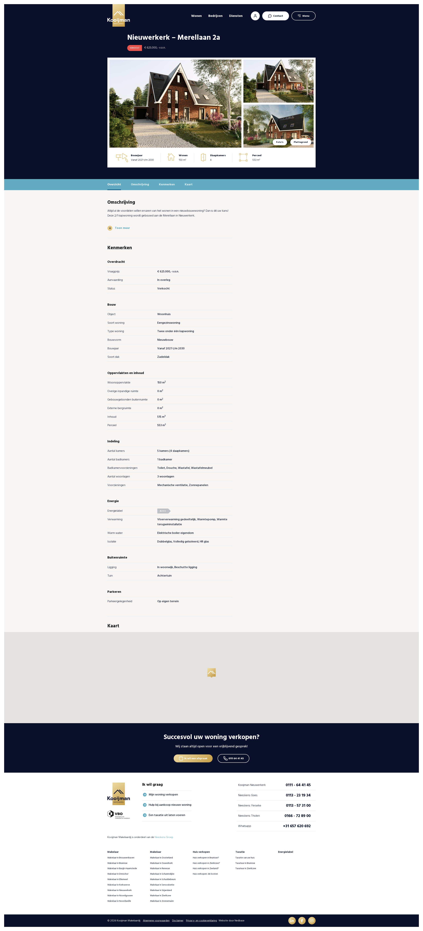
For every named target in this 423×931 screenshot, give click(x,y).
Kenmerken (167, 184)
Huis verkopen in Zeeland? (206, 868)
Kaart (188, 184)
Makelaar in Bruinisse (117, 863)
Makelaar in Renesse (160, 868)
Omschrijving (140, 184)
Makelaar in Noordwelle (119, 901)
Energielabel (285, 852)
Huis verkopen (201, 852)
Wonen (196, 16)
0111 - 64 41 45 (298, 785)
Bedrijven (215, 16)
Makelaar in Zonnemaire (162, 901)
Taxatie (240, 852)
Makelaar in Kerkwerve (118, 885)
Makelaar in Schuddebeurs (163, 879)
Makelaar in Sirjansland (161, 890)
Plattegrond (301, 142)
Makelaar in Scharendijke (162, 874)
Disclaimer (177, 920)
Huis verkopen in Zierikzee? (206, 863)
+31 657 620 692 (297, 826)
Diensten (236, 16)
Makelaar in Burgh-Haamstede (122, 868)
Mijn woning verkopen (163, 794)
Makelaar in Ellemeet (117, 879)
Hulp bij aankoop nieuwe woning (170, 804)
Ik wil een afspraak (195, 758)
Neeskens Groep (164, 837)
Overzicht (114, 184)
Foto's (279, 142)
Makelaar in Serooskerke (162, 885)
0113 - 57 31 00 (298, 805)
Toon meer (122, 228)
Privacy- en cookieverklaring (201, 920)
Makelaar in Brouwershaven (120, 858)
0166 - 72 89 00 (298, 816)
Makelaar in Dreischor (117, 874)
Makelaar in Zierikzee (160, 895)
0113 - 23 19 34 (298, 795)
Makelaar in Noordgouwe (120, 895)
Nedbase (239, 920)
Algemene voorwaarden (156, 920)
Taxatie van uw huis (244, 858)
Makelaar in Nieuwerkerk (119, 890)
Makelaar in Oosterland (161, 858)
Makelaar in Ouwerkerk (161, 863)
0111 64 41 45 (236, 758)
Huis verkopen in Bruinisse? (206, 858)
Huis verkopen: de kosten (205, 874)
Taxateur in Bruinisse (245, 863)
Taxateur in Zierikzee (245, 868)
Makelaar (113, 852)
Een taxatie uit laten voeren (167, 815)
